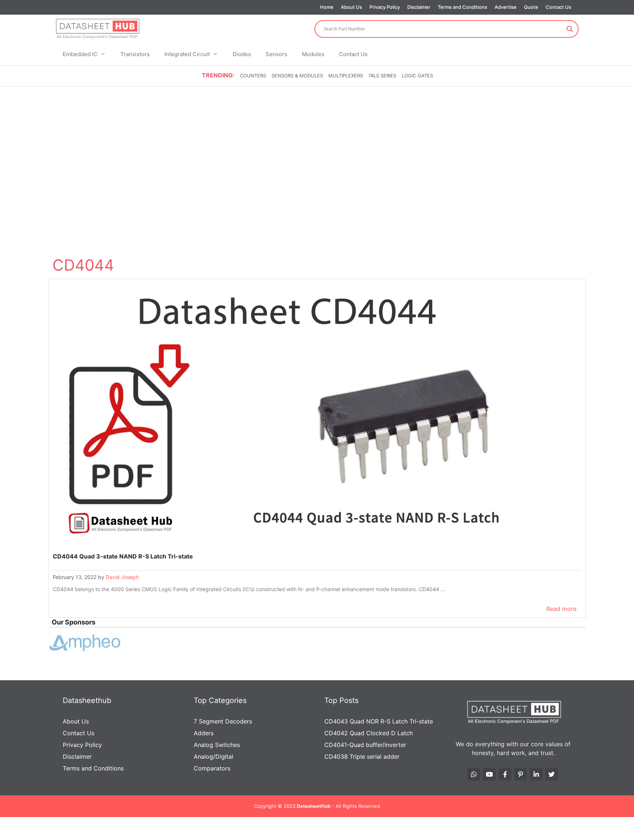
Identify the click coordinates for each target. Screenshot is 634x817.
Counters (253, 75)
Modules (313, 54)
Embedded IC (80, 54)
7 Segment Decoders (223, 721)
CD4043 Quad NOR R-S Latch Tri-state (378, 721)
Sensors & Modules (297, 75)
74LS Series (382, 75)
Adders (204, 733)
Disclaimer (418, 7)
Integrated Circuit (187, 54)
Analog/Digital (213, 756)
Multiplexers (345, 75)
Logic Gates (417, 75)
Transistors (135, 54)
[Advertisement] (317, 142)
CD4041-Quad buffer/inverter (365, 744)
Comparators (212, 768)
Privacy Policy (384, 7)
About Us (351, 7)
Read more (561, 608)
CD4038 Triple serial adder (362, 756)
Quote (531, 7)
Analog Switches (217, 744)
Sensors (276, 54)
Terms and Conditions (462, 7)
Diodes (242, 54)
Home (327, 7)
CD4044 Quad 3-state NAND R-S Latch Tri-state (123, 556)
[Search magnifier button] (570, 29)
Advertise (506, 7)
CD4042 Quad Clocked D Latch (368, 733)
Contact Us (558, 7)
